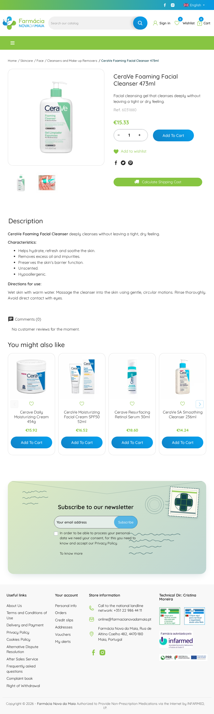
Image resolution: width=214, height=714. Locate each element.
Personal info (65, 605)
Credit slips (64, 620)
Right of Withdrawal (23, 685)
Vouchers (63, 634)
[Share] (116, 162)
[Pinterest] (130, 162)
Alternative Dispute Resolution (22, 649)
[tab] (26, 221)
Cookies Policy (18, 639)
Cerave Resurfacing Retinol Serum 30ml (132, 414)
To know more (71, 553)
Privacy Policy (18, 632)
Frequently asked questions (21, 669)
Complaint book (20, 678)
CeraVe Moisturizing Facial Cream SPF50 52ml (82, 417)
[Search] (140, 23)
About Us (14, 605)
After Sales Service (22, 659)
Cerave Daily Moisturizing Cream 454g (31, 417)
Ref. (117, 109)
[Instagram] (173, 5)
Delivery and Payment (25, 625)
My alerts (63, 641)
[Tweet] (123, 162)
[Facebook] (165, 5)
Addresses (64, 627)
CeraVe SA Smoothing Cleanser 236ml (183, 414)
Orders (61, 612)
